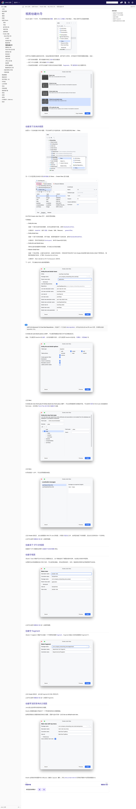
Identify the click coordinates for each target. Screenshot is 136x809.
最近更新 (4, 11)
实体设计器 (8, 40)
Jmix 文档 (7, 2)
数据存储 (7, 43)
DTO (48, 62)
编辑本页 (133, 6)
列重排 (78, 337)
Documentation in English (125, 2)
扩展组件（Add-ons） (8, 99)
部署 (3, 95)
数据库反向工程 (9, 67)
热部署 (7, 63)
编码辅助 (7, 56)
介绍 (3, 9)
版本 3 (16, 2)
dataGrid (37, 230)
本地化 (4, 81)
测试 (3, 93)
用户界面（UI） (6, 79)
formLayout (48, 240)
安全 (3, 86)
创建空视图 (115, 17)
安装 (4, 22)
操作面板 (46, 176)
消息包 (66, 535)
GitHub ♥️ (128, 2)
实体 (51, 59)
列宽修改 (84, 337)
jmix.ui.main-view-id (70, 777)
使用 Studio (5, 20)
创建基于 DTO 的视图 (118, 15)
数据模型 (4, 75)
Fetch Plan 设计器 (10, 49)
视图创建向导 (8, 45)
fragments (66, 65)
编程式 (53, 406)
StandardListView (68, 227)
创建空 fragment (117, 19)
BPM (3, 97)
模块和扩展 (5, 90)
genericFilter (68, 230)
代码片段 (7, 58)
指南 (3, 18)
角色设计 (7, 54)
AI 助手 (7, 38)
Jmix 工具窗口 (61, 19)
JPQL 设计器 (8, 61)
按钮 (46, 230)
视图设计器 (8, 47)
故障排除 (5, 31)
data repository (70, 327)
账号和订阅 (6, 27)
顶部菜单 (75, 65)
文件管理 (4, 84)
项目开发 (5, 29)
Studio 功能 (6, 34)
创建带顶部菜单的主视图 (119, 20)
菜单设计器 (8, 52)
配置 (3, 16)
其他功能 (4, 88)
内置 (91, 404)
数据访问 (4, 77)
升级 (4, 25)
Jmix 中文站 (132, 2)
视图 (51, 19)
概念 (3, 13)
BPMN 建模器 (9, 65)
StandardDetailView (76, 237)
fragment (59, 635)
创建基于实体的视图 (118, 13)
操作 (43, 337)
